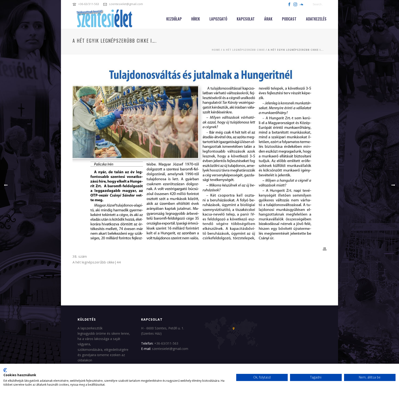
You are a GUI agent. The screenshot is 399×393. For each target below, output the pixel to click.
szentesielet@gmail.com (126, 4)
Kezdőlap (174, 19)
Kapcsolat (246, 19)
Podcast (289, 19)
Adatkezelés (316, 19)
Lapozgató (218, 19)
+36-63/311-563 (88, 4)
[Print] (324, 248)
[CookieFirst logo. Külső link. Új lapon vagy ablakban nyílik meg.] (5, 370)
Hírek (195, 19)
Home (216, 49)
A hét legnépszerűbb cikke (244, 49)
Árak (268, 19)
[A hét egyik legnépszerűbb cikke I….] (199, 154)
